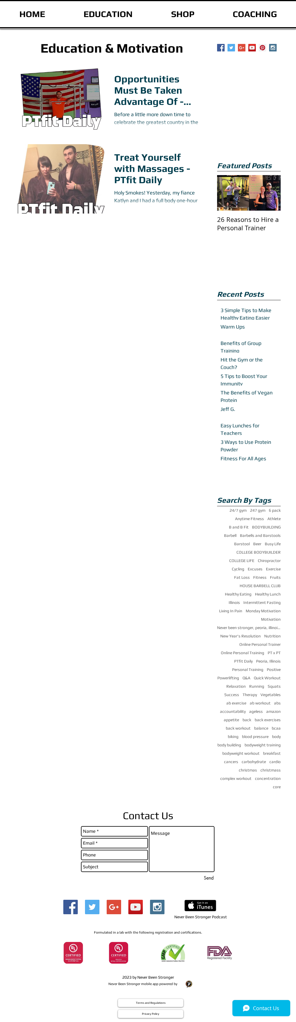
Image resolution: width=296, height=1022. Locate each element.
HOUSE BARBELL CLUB (260, 585)
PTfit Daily (243, 661)
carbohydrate (254, 761)
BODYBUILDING (266, 527)
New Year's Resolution (240, 636)
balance (261, 728)
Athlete (274, 518)
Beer (257, 543)
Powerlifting (228, 678)
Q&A (246, 678)
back (247, 719)
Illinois (234, 602)
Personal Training (247, 669)
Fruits (275, 577)
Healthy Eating (238, 594)
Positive (274, 669)
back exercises (268, 719)
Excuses (255, 569)
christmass (270, 770)
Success (231, 694)
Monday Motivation (263, 611)
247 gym (257, 510)
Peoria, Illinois (268, 661)
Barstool (242, 543)
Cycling (238, 569)
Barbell (230, 535)
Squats (274, 686)
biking (233, 736)
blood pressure (255, 736)
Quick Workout (267, 678)
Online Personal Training (242, 652)
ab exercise (236, 703)
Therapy (250, 694)
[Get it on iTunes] (200, 905)
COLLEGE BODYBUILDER (258, 552)
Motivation (271, 619)
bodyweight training (263, 745)
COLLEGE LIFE (241, 560)
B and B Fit (239, 527)
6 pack (275, 510)
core (277, 786)
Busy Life (273, 543)
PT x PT (274, 652)
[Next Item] (271, 193)
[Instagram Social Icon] (273, 47)
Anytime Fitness (249, 518)
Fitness (260, 577)
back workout (238, 728)
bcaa (276, 728)
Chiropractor (269, 560)
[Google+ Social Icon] (241, 47)
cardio (275, 761)
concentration (268, 778)
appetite (231, 719)
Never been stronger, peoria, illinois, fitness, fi (249, 627)
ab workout (260, 703)
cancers (231, 761)
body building (229, 745)
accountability (233, 711)
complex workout (235, 778)
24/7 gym (238, 510)
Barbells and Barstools (260, 535)
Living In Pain (230, 611)
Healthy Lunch (268, 594)
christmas (248, 770)
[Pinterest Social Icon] (262, 47)
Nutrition (272, 636)
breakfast (272, 753)
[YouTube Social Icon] (252, 47)
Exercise (273, 569)
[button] (150, 1003)
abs (277, 703)
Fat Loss (242, 577)
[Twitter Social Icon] (231, 47)
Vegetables (270, 694)
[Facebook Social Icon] (221, 47)
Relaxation (236, 686)
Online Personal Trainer (260, 644)
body (276, 736)
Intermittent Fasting (262, 602)
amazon (273, 711)
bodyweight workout (241, 753)
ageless (256, 711)
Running (256, 686)
